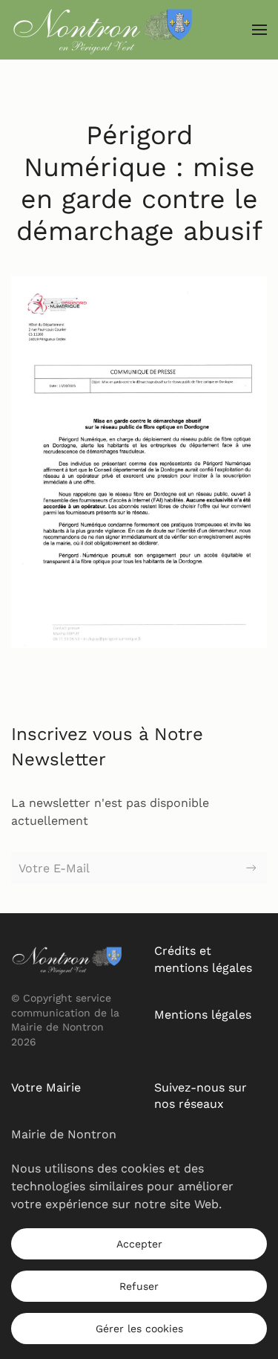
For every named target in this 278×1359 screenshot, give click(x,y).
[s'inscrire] (251, 867)
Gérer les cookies (139, 1328)
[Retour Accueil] (103, 29)
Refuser (139, 1286)
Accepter (139, 1244)
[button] (259, 29)
